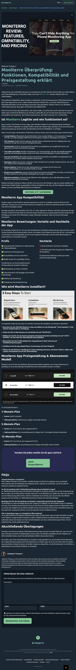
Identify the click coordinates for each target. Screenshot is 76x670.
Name (7, 606)
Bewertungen (13, 8)
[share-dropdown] (72, 15)
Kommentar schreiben (18, 621)
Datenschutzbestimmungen (14, 659)
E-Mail (42, 606)
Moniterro (13, 119)
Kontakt (42, 662)
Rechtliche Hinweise (32, 662)
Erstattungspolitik (38, 659)
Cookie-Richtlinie (65, 659)
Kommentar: (8, 582)
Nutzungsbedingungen (52, 659)
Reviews (5, 83)
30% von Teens (44, 94)
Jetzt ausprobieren (35, 463)
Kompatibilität (28, 659)
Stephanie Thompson (15, 554)
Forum (47, 662)
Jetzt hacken (68, 3)
